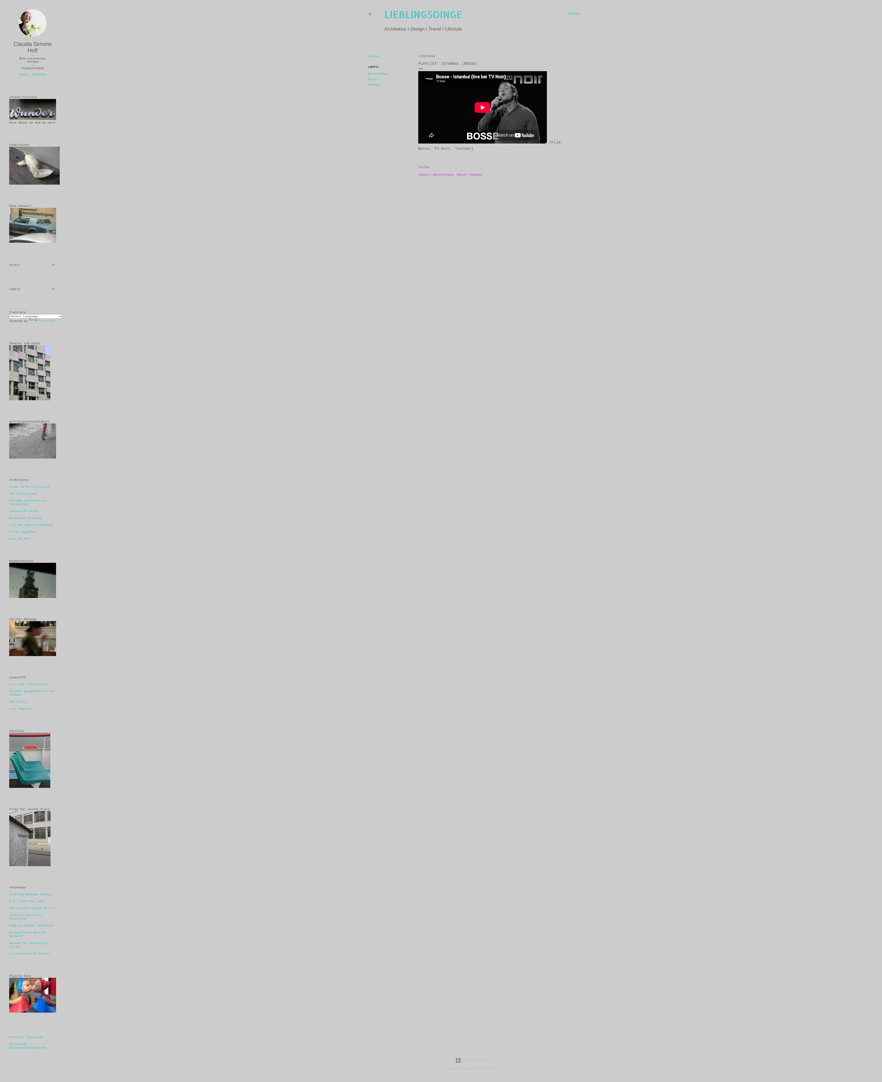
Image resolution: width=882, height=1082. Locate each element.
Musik (372, 79)
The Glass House (23, 494)
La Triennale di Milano (29, 953)
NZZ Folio (17, 702)
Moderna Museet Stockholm (31, 925)
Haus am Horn (20, 539)
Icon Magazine (21, 708)
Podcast (374, 85)
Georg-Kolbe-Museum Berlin (32, 908)
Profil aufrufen (32, 75)
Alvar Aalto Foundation (29, 487)
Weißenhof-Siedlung (25, 518)
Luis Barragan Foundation (31, 525)
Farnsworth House (24, 511)
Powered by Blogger (477, 1060)
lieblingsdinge (423, 14)
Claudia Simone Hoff (33, 47)
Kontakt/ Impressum (25, 1037)
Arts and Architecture (28, 684)
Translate (47, 321)
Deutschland (378, 74)
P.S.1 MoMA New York (26, 901)
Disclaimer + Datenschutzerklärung (27, 1046)
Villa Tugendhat (23, 532)
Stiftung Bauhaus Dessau (30, 894)
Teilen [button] (373, 56)
